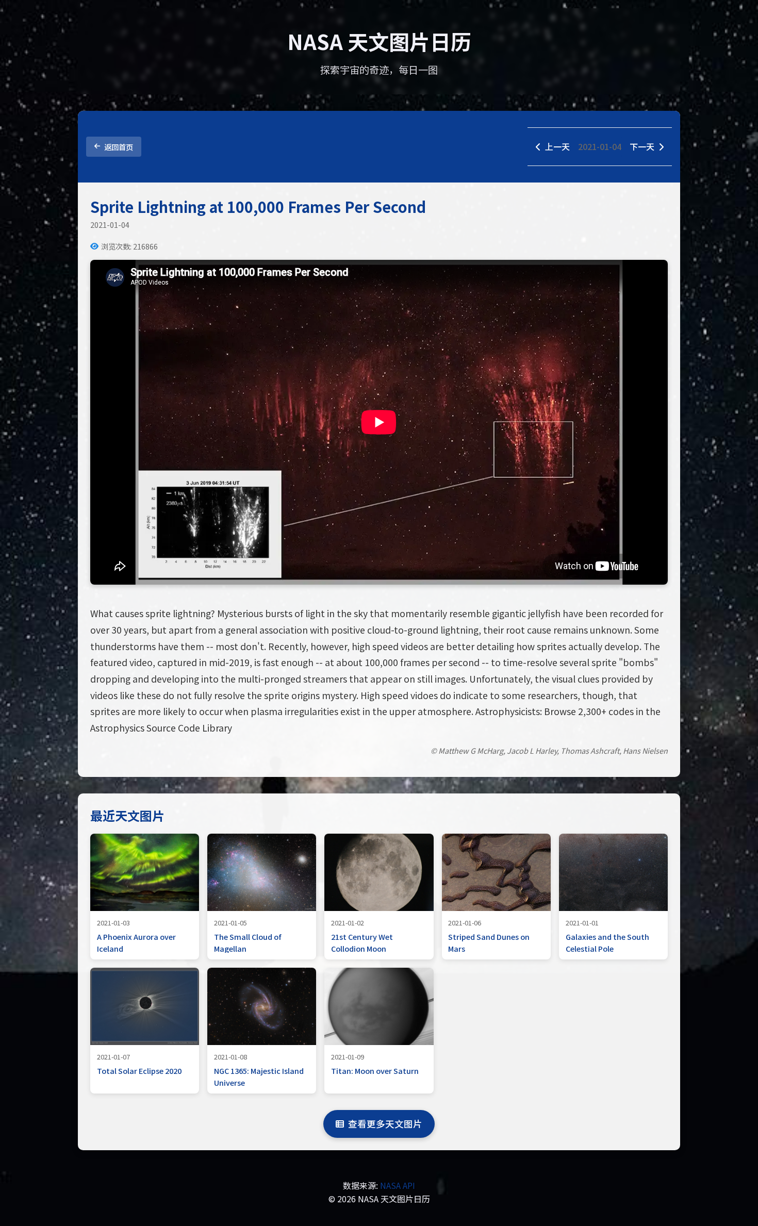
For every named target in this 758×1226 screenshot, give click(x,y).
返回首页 (118, 146)
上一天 (557, 146)
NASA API (397, 1185)
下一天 (642, 146)
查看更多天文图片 (385, 1123)
